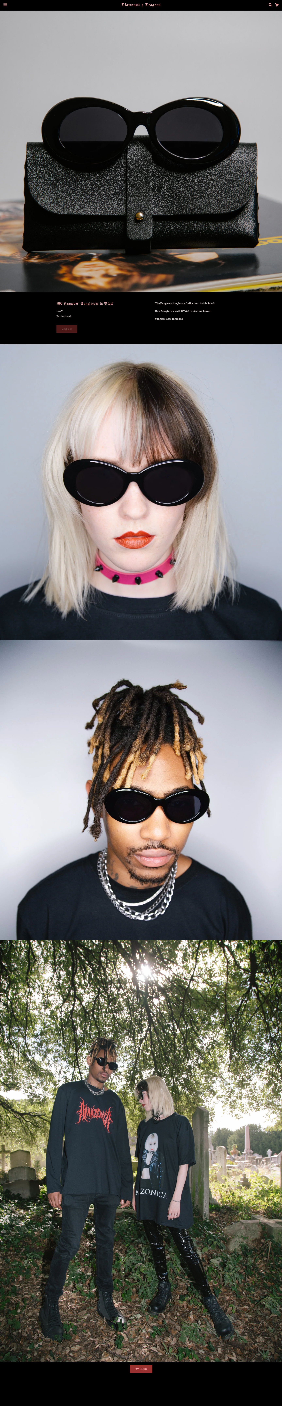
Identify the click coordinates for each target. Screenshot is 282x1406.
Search (141, 1385)
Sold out (67, 329)
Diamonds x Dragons (141, 5)
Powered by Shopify (158, 1395)
